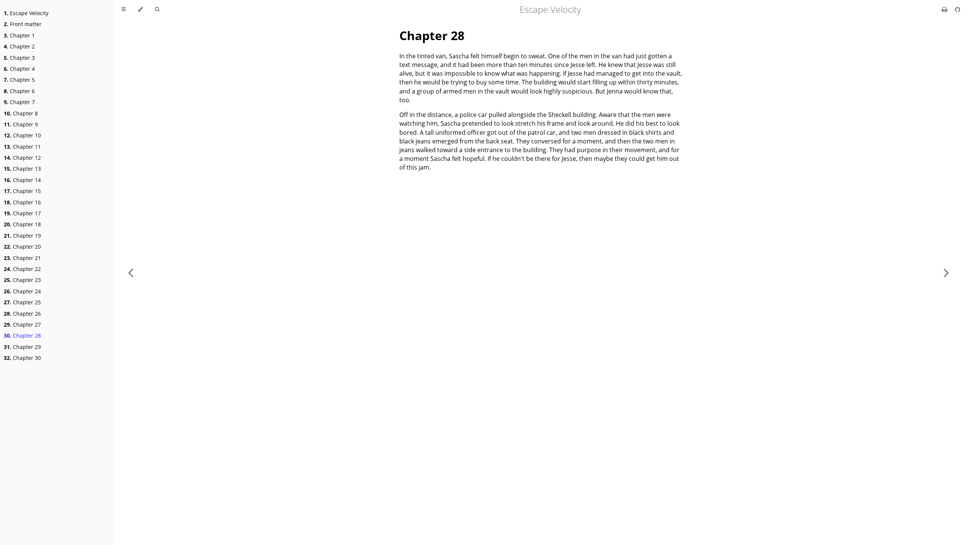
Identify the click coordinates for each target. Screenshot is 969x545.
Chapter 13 (22, 168)
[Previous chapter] (131, 272)
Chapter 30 (22, 357)
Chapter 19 (22, 235)
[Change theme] (140, 9)
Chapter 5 (19, 79)
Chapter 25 (22, 302)
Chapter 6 (19, 91)
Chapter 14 (22, 180)
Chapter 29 (22, 346)
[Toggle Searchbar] (157, 9)
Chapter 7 (19, 102)
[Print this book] (945, 9)
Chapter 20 (22, 246)
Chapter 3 (19, 57)
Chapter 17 (22, 213)
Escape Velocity (26, 13)
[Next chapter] (946, 272)
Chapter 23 (22, 279)
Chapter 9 (21, 124)
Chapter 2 (19, 46)
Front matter (23, 24)
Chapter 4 (19, 68)
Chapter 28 (22, 335)
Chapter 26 (22, 313)
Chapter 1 (19, 35)
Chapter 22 (22, 268)
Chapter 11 (22, 146)
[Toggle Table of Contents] (123, 9)
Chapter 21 (22, 258)
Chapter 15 (22, 191)
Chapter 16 (22, 202)
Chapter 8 (21, 113)
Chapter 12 (22, 157)
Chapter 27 (22, 324)
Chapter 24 (22, 291)
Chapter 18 (22, 224)
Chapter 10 (22, 135)
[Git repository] (957, 9)
